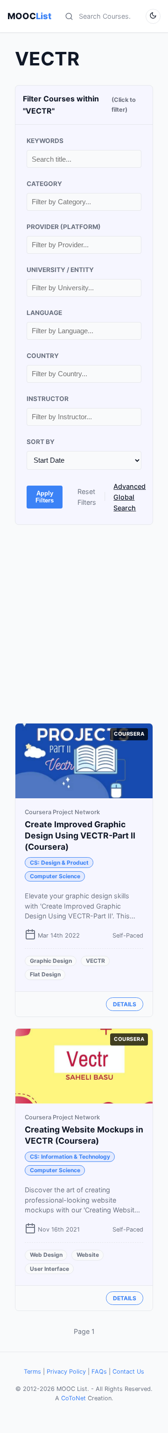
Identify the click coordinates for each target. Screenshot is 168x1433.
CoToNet (73, 1398)
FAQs (99, 1371)
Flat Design (45, 974)
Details (124, 1004)
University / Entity (60, 269)
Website (88, 1254)
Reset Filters (86, 496)
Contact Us (128, 1371)
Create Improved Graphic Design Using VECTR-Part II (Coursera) (80, 835)
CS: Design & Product (59, 862)
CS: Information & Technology (70, 1156)
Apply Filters (44, 497)
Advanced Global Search (129, 497)
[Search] (69, 16)
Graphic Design (51, 960)
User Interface (49, 1268)
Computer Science (55, 876)
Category (44, 183)
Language (44, 312)
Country (43, 355)
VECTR (95, 960)
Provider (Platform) (64, 226)
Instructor (48, 398)
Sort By (41, 441)
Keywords (45, 140)
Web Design (46, 1254)
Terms (32, 1371)
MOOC (29, 16)
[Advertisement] (84, 624)
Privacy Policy (66, 1371)
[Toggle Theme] (153, 16)
